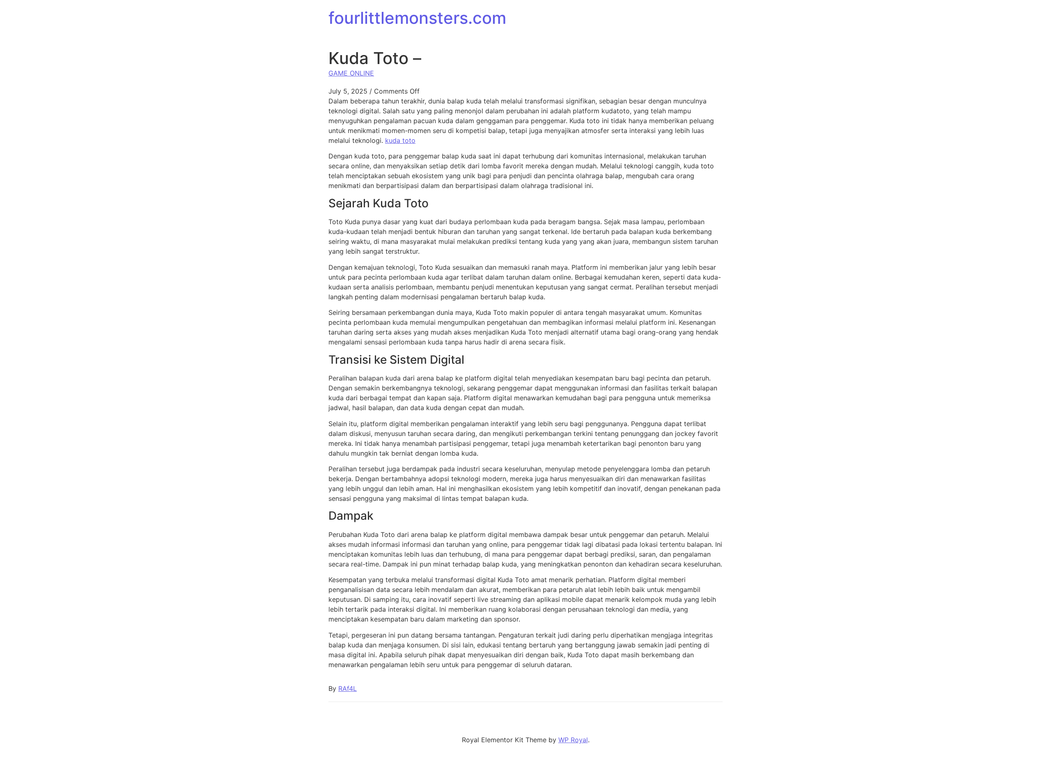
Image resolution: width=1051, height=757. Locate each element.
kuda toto (400, 140)
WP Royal (573, 740)
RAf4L (347, 688)
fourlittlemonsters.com (417, 18)
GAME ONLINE (351, 73)
